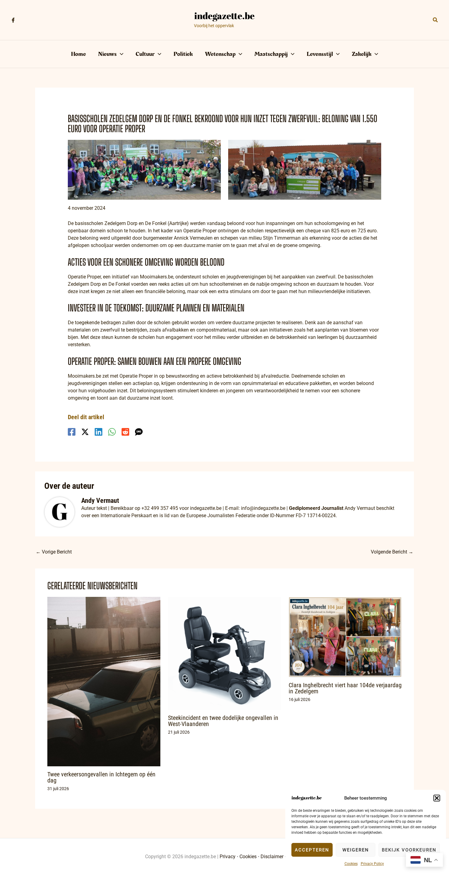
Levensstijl (320, 54)
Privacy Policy (372, 864)
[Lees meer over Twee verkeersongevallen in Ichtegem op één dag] (103, 681)
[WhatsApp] (112, 432)
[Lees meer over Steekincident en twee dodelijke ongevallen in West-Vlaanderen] (224, 653)
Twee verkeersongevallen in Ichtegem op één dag (101, 777)
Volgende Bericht (392, 552)
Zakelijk (361, 54)
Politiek (183, 54)
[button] (437, 798)
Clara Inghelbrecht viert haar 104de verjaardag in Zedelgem (345, 688)
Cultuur (145, 54)
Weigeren (355, 850)
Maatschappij (271, 54)
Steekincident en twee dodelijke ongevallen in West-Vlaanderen (223, 721)
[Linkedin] (98, 432)
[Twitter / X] (85, 432)
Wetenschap (220, 54)
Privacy (227, 856)
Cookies (351, 864)
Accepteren (312, 850)
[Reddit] (125, 432)
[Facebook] (13, 20)
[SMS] (139, 432)
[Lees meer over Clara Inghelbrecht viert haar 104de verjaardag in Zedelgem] (345, 637)
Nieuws (107, 54)
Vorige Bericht (54, 552)
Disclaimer (272, 856)
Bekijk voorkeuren (409, 850)
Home (78, 54)
